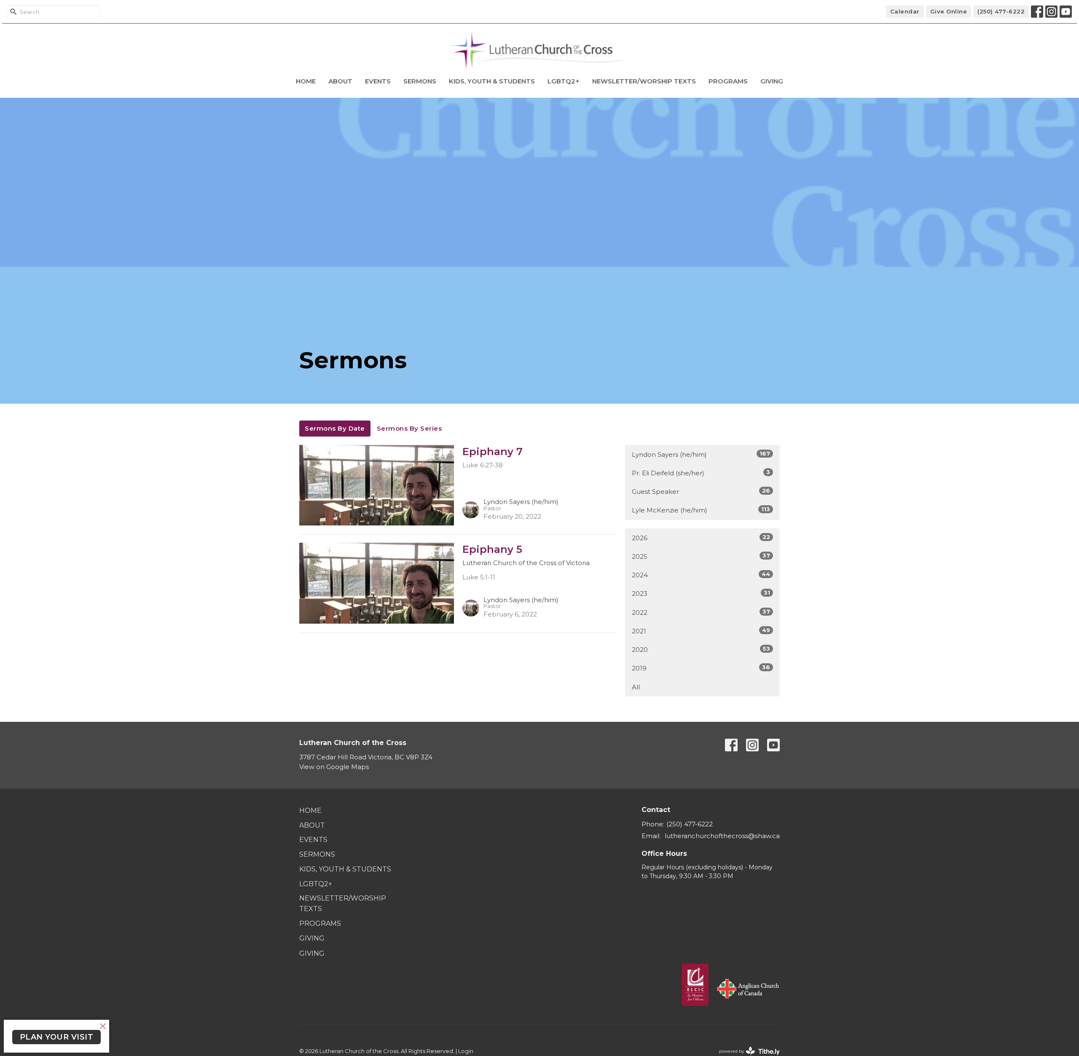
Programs (728, 81)
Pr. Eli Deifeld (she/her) (701, 473)
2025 (701, 556)
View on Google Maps (334, 767)
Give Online (948, 11)
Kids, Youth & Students (492, 81)
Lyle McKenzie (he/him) (701, 510)
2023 (701, 593)
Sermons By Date (335, 428)
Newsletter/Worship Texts (644, 81)
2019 (701, 668)
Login (465, 1051)
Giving (771, 81)
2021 (701, 631)
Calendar (905, 11)
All (636, 687)
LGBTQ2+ (564, 81)
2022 (701, 612)
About (340, 81)
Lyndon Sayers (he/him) (701, 454)
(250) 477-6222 (1001, 11)
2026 (701, 537)
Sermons (419, 81)
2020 (701, 649)
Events (378, 81)
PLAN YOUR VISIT (57, 1037)
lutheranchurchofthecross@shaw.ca (722, 836)
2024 (701, 575)
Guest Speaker (701, 491)
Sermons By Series (409, 428)
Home (306, 81)
